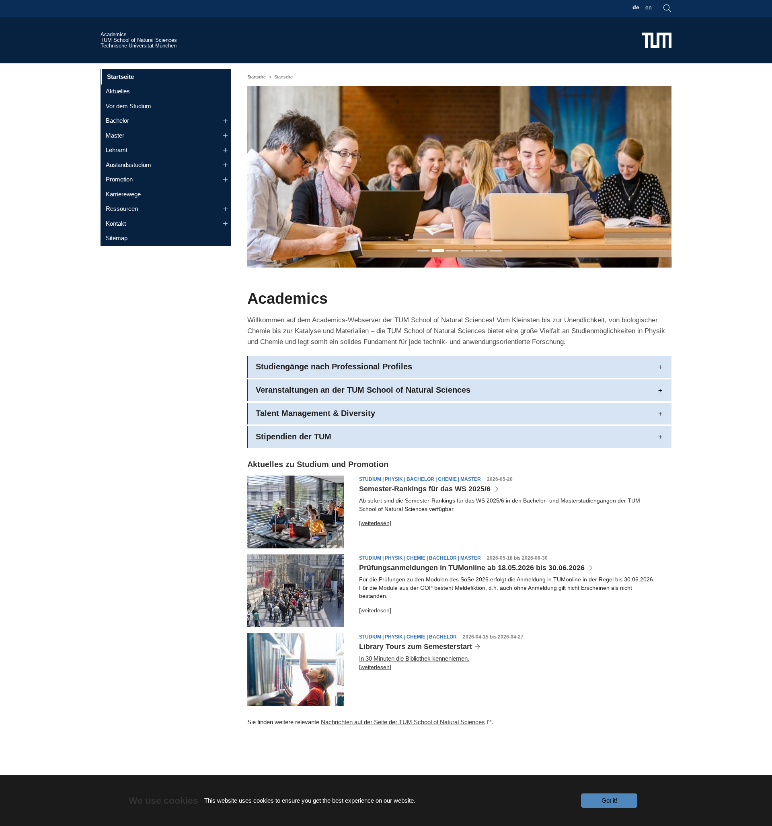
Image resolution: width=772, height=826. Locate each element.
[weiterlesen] (375, 523)
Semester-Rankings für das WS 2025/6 (425, 489)
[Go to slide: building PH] (481, 250)
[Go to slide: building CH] (496, 250)
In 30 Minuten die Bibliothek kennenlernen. (414, 658)
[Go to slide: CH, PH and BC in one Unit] (423, 250)
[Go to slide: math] (467, 250)
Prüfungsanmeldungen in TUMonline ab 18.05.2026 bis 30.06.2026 (472, 568)
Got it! (609, 800)
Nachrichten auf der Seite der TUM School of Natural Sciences (403, 722)
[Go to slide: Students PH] (438, 250)
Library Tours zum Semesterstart (415, 647)
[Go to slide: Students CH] (452, 250)
